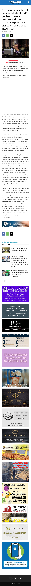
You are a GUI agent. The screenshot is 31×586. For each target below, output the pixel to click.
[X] (11, 35)
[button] (3, 2)
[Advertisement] (15, 96)
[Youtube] (20, 578)
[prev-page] (3, 281)
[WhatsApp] (7, 35)
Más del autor (7, 244)
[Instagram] (15, 578)
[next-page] (5, 281)
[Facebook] (3, 35)
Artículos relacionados (10, 242)
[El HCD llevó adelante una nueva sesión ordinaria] (6, 250)
